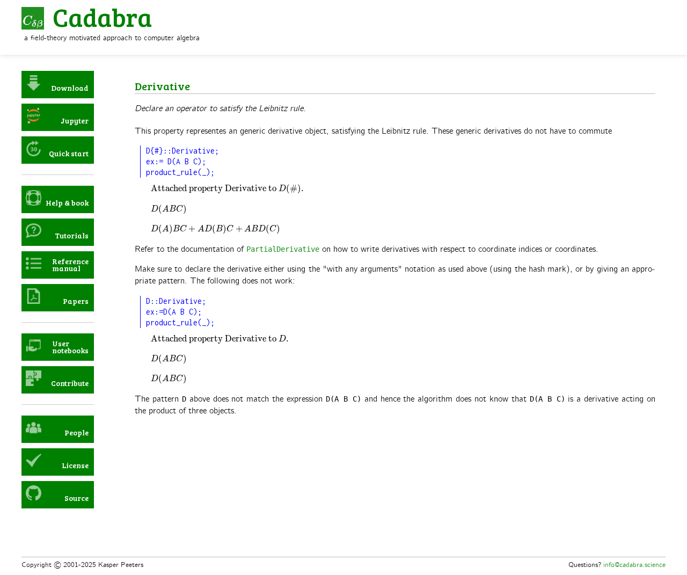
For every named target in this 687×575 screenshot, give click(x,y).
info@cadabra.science (634, 565)
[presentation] (227, 189)
